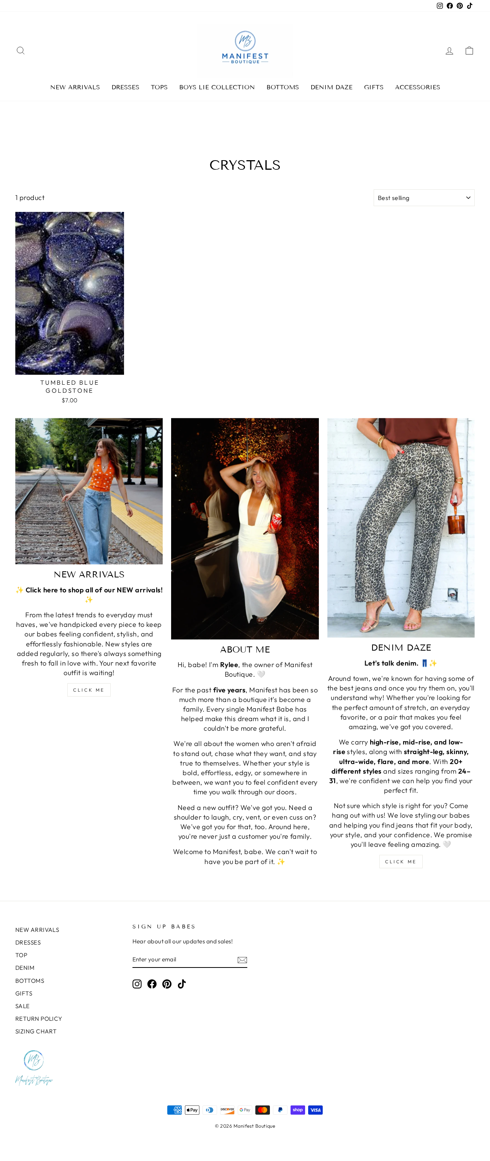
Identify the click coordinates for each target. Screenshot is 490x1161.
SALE (22, 1006)
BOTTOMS (282, 87)
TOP (21, 955)
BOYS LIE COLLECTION (217, 87)
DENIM (24, 967)
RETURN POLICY (38, 1018)
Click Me (89, 690)
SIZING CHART (36, 1031)
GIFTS (374, 87)
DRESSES (125, 87)
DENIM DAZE (331, 87)
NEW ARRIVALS (75, 87)
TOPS (159, 87)
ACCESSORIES (417, 87)
